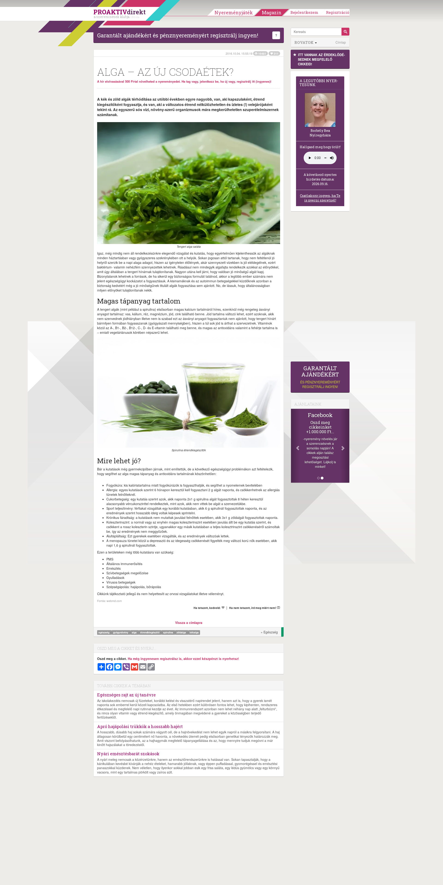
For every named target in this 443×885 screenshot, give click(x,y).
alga (134, 632)
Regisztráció (337, 12)
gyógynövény (121, 632)
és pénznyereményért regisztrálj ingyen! (320, 377)
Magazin (271, 12)
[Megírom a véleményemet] (278, 607)
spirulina (168, 632)
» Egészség (269, 632)
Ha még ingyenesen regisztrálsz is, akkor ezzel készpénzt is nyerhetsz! (183, 658)
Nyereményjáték (234, 12)
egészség (104, 632)
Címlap (340, 42)
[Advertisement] (320, 287)
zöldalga (182, 632)
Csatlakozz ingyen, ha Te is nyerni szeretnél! (320, 197)
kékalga (194, 632)
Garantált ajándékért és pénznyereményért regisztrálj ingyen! (177, 35)
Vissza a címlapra (188, 622)
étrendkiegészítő (150, 632)
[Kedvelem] (222, 607)
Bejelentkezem (304, 12)
